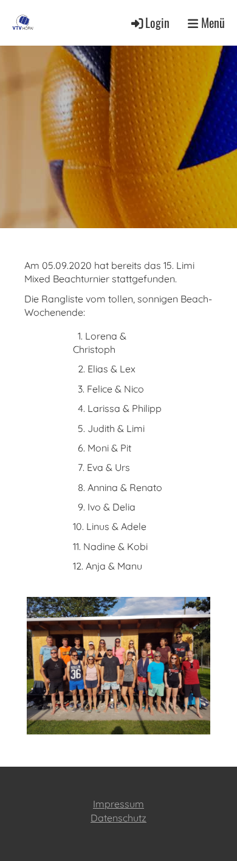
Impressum (118, 804)
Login (157, 23)
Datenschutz (118, 818)
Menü (211, 23)
